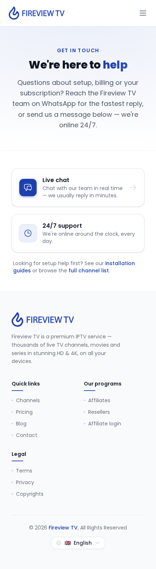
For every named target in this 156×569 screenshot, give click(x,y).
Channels (28, 400)
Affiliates (99, 400)
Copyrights (30, 494)
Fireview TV (63, 527)
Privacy (25, 482)
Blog (21, 423)
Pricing (24, 412)
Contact (26, 435)
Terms (24, 470)
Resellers (99, 412)
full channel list (89, 270)
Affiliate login (104, 423)
